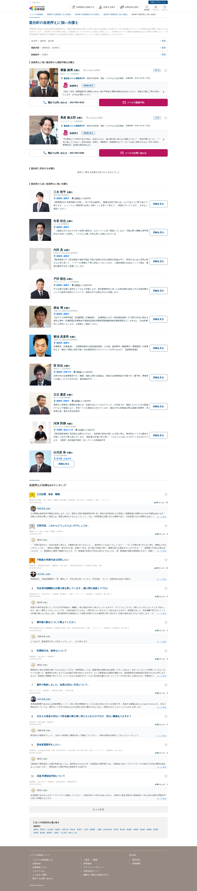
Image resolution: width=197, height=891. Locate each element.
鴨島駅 (79, 372)
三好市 (86, 830)
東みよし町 (72, 833)
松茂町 (155, 830)
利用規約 (87, 863)
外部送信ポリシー (91, 871)
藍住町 (67, 78)
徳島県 (59, 198)
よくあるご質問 (39, 875)
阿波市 (72, 830)
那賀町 (129, 830)
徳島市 (66, 198)
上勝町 (99, 830)
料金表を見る (88, 85)
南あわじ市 (68, 430)
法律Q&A (36, 863)
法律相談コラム (39, 867)
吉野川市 (67, 372)
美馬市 (79, 830)
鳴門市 (42, 830)
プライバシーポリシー (93, 867)
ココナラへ (36, 2)
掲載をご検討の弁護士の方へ (96, 875)
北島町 (36, 833)
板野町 (49, 833)
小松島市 (50, 830)
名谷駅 (81, 430)
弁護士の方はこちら (158, 2)
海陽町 (149, 830)
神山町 (122, 830)
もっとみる (98, 809)
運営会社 (136, 860)
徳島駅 (77, 198)
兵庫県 (59, 430)
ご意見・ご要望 (90, 860)
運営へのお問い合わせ (42, 878)
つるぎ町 (63, 833)
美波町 (142, 830)
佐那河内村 (107, 830)
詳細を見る (158, 204)
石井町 (116, 830)
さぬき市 (67, 459)
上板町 (56, 833)
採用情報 (136, 863)
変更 (164, 41)
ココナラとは (38, 871)
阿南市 (66, 401)
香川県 (59, 459)
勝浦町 (92, 830)
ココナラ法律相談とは (42, 860)
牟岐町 (135, 830)
